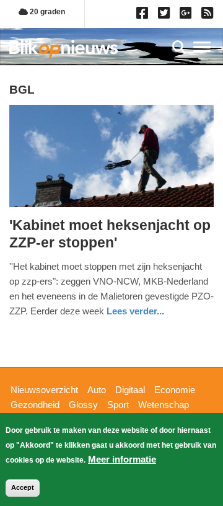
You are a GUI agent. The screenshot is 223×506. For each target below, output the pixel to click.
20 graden (46, 11)
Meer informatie (122, 459)
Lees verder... (135, 311)
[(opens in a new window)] (144, 15)
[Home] (63, 48)
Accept (22, 487)
